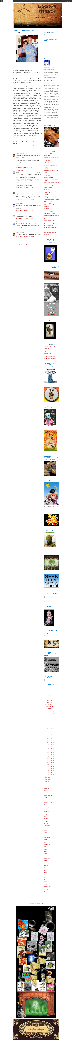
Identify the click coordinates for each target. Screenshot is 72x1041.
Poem (45, 855)
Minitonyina (46, 206)
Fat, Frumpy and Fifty (48, 185)
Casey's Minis (47, 175)
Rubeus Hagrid (47, 858)
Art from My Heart (48, 163)
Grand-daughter (47, 825)
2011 (46, 697)
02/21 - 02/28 (49, 760)
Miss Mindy (46, 208)
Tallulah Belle (19, 153)
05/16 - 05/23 (49, 740)
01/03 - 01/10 (49, 774)
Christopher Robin (48, 802)
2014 (46, 691)
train (45, 875)
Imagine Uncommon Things (50, 196)
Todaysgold (46, 230)
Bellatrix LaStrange (48, 795)
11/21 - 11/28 (49, 710)
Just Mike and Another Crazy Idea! (51, 199)
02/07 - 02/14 (49, 764)
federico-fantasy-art (48, 187)
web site (45, 884)
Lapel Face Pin (47, 837)
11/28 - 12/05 (49, 704)
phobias (45, 853)
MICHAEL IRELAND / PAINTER (51, 358)
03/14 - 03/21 (49, 754)
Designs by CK (47, 184)
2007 (46, 781)
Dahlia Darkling (47, 807)
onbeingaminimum (20, 214)
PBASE (45, 851)
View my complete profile (50, 120)
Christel (17, 191)
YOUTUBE (46, 889)
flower (45, 820)
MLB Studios (46, 210)
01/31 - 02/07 (49, 766)
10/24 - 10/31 (49, 716)
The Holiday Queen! (48, 225)
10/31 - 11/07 (49, 714)
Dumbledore (46, 811)
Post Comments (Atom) (24, 244)
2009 (46, 777)
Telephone (46, 872)
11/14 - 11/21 (49, 713)
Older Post (39, 241)
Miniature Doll (47, 844)
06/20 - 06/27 (49, 732)
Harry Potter (46, 828)
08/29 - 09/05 (49, 724)
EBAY (45, 813)
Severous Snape (47, 863)
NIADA (45, 849)
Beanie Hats (46, 793)
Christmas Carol (47, 800)
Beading (45, 792)
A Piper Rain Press (48, 162)
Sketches (46, 865)
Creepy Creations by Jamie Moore (51, 182)
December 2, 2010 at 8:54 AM (24, 218)
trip (44, 879)
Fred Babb (46, 821)
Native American (47, 848)
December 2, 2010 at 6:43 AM (24, 210)
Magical (45, 839)
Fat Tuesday (46, 818)
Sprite (45, 218)
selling (45, 861)
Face (45, 816)
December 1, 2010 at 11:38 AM (25, 199)
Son (44, 867)
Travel (45, 877)
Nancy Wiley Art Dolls (48, 211)
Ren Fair (46, 856)
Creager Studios (19, 170)
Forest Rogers (47, 189)
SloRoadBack (47, 155)
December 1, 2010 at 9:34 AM (24, 187)
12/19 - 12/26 (49, 702)
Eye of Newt (46, 814)
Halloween (46, 827)
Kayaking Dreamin (48, 201)
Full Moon (46, 823)
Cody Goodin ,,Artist (48, 177)
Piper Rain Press (47, 353)
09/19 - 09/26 (49, 720)
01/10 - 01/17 (49, 772)
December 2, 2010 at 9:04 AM (24, 229)
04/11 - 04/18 (49, 748)
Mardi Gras (46, 841)
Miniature (46, 842)
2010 (46, 699)
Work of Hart (46, 234)
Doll (44, 809)
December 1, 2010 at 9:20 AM (24, 167)
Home (27, 241)
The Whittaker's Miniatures (50, 227)
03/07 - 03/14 (49, 756)
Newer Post (15, 241)
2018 (46, 687)
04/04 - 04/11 (49, 750)
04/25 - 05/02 (49, 744)
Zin (44, 891)
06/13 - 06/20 (49, 734)
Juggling (45, 832)
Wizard (45, 888)
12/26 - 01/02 (49, 700)
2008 (46, 779)
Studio (45, 868)
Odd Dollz (46, 168)
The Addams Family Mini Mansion (51, 223)
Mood (45, 846)
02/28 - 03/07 (49, 758)
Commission (46, 806)
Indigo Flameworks (48, 197)
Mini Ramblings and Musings (50, 204)
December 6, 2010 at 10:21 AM (25, 236)
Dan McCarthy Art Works (49, 356)
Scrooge (45, 860)
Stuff (45, 870)
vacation (45, 881)
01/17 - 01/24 (49, 770)
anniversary (46, 788)
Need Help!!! (17, 33)
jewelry (45, 830)
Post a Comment (16, 239)
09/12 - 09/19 (49, 722)
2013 (46, 693)
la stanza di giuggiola (48, 203)
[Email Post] (33, 145)
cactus (45, 797)
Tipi (44, 874)
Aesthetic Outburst (48, 173)
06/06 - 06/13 (49, 736)
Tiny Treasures (47, 229)
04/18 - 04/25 (49, 746)
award (45, 790)
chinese (45, 799)
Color (45, 804)
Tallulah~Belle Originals (49, 220)
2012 (46, 695)
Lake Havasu (47, 835)
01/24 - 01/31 (49, 768)
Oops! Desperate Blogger (49, 213)
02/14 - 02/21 (49, 762)
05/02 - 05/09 (49, 742)
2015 (46, 689)
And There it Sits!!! (50, 706)
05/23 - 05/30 (49, 738)
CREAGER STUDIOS (48, 354)
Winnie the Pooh (47, 886)
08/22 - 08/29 (49, 726)
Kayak (45, 834)
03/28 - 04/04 (49, 752)
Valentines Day (47, 882)
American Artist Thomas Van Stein (51, 157)
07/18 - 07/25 (49, 728)
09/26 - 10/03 (49, 719)
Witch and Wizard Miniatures (50, 232)
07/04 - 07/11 (49, 730)
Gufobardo (46, 194)
